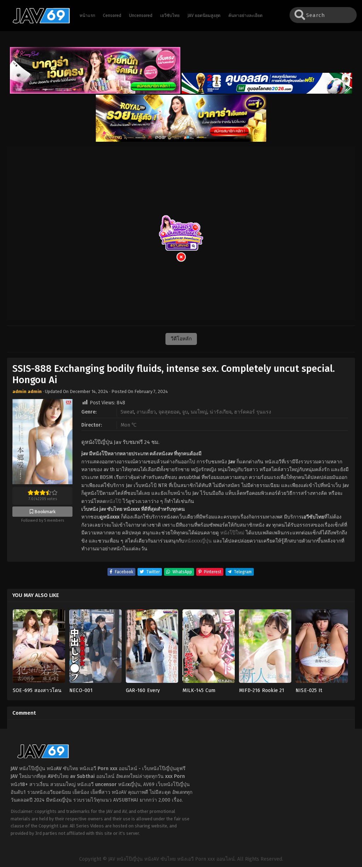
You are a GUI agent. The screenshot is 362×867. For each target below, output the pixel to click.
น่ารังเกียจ (221, 412)
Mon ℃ (128, 425)
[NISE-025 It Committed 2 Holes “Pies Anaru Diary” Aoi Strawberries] (322, 648)
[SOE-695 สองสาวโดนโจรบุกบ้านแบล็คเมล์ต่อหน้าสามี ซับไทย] (39, 648)
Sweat (127, 412)
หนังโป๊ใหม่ (232, 533)
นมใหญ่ (199, 412)
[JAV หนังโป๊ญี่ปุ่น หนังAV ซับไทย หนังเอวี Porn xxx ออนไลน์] (37, 22)
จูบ (185, 412)
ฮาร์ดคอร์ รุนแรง (252, 412)
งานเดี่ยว (146, 412)
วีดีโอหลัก (181, 339)
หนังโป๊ (113, 501)
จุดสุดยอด (169, 412)
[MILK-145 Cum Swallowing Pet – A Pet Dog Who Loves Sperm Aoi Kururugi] (208, 648)
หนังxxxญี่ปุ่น (198, 541)
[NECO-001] (95, 648)
